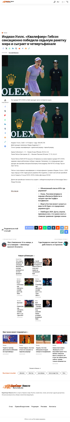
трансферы (41, 373)
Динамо (22, 373)
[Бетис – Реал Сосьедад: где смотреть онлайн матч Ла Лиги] (29, 282)
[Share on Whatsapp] (9, 48)
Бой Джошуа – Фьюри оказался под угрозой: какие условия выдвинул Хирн (38, 311)
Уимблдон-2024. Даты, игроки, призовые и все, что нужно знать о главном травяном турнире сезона (52, 214)
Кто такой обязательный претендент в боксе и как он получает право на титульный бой (37, 267)
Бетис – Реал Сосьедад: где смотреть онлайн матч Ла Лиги (20, 287)
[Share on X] (6, 48)
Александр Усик (53, 373)
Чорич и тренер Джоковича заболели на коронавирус (10, 350)
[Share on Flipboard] (5, 115)
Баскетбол (18, 259)
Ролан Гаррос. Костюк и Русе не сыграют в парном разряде (26, 350)
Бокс (33, 259)
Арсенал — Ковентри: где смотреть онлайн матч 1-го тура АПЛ (20, 309)
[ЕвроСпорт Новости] (8, 2)
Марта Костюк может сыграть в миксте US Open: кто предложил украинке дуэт (52, 206)
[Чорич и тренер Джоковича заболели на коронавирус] (10, 339)
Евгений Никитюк (14, 52)
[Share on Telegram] (22, 48)
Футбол (19, 279)
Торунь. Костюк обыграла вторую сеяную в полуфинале (43, 350)
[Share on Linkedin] (13, 48)
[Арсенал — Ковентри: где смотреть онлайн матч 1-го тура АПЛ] (29, 303)
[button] (54, 2)
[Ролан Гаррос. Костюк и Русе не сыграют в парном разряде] (26, 339)
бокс (64, 373)
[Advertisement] (35, 17)
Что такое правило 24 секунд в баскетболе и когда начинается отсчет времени (20, 267)
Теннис (5, 32)
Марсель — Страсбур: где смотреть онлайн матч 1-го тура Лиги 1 (38, 288)
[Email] (26, 48)
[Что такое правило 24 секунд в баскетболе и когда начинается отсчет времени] (29, 262)
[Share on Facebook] (3, 48)
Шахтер (31, 373)
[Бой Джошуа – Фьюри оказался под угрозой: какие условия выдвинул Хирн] (47, 303)
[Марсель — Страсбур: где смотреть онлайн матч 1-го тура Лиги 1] (47, 282)
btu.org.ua (14, 191)
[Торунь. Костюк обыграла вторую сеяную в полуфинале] (43, 339)
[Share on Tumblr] (16, 48)
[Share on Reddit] (19, 48)
